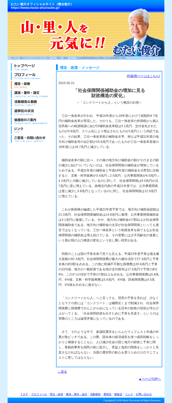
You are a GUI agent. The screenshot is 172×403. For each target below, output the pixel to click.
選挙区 (107, 394)
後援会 (118, 394)
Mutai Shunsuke (131, 400)
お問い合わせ (144, 394)
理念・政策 (62, 58)
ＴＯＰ (24, 394)
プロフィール (39, 394)
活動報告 (95, 394)
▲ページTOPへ (150, 379)
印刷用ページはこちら (143, 76)
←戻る (62, 371)
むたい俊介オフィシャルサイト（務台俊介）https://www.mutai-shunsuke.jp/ (42, 5)
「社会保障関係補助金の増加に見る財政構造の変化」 (101, 58)
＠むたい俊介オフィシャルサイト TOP (30, 58)
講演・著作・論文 (76, 394)
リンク (129, 394)
